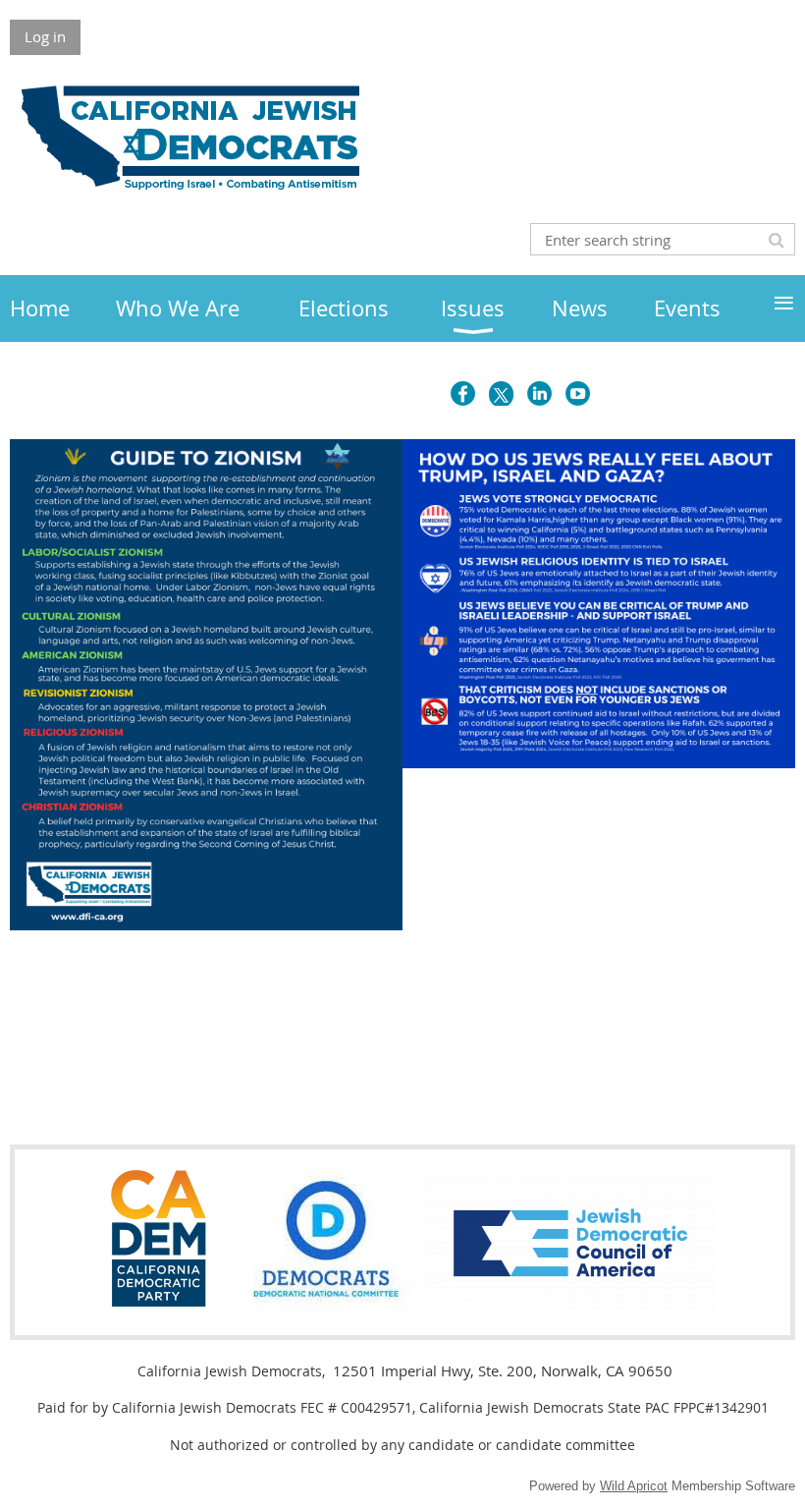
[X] (501, 393)
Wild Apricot (634, 1486)
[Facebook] (463, 393)
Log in (45, 36)
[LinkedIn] (539, 393)
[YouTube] (577, 393)
